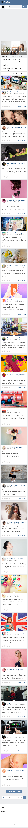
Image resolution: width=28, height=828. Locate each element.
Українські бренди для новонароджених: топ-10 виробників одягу (16, 447)
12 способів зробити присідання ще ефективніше (16, 485)
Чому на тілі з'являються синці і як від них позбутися (16, 770)
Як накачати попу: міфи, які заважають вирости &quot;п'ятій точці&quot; (16, 338)
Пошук (24, 6)
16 (21, 797)
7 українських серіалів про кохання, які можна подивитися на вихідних (16, 703)
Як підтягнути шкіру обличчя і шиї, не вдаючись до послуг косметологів (16, 558)
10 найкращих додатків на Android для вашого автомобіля (16, 736)
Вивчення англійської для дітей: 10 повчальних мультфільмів (16, 633)
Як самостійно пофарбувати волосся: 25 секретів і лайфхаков (16, 200)
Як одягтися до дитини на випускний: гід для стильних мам (16, 374)
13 (12, 797)
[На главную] (6, 2)
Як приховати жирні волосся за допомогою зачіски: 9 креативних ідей (16, 669)
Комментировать (22, 106)
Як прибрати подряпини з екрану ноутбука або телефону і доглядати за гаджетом (16, 300)
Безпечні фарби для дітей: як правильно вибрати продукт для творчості (16, 595)
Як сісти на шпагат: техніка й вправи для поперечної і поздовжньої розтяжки (16, 411)
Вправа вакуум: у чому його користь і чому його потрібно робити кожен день (16, 163)
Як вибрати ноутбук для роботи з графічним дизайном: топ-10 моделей (16, 92)
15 (18, 797)
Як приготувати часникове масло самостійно (16, 265)
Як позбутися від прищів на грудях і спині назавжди (16, 522)
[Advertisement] (14, 24)
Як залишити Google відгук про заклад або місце (16, 233)
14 (15, 797)
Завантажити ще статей (14, 791)
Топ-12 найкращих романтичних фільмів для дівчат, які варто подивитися (16, 127)
